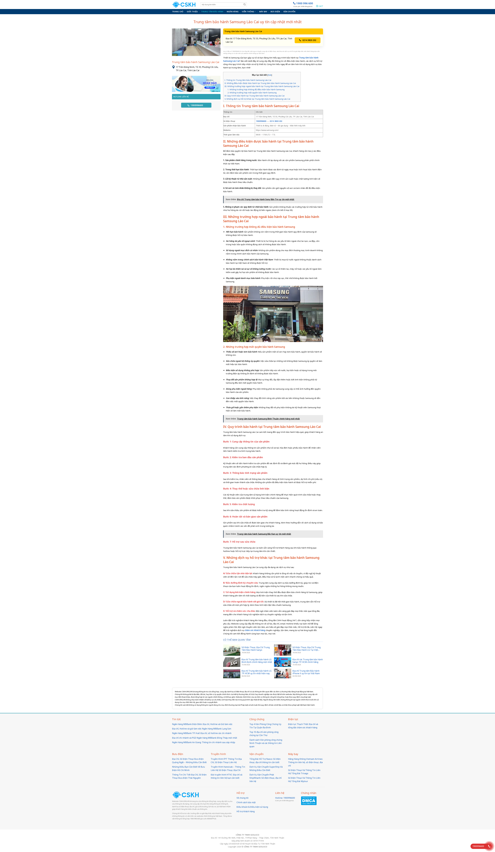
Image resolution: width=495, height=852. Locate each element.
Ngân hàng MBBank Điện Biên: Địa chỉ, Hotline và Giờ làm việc (202, 724)
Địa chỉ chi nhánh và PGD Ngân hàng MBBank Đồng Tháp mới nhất (204, 737)
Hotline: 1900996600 (285, 797)
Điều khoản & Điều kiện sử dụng (252, 806)
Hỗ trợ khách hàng (246, 811)
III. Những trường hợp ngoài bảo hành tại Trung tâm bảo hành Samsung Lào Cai (262, 86)
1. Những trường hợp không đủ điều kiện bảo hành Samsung (256, 89)
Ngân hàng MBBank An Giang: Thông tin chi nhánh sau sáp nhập (203, 742)
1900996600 (196, 105)
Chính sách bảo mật (246, 802)
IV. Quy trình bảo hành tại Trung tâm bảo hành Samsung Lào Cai (254, 95)
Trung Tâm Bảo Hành (212, 11)
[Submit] (244, 4)
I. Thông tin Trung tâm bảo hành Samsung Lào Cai (248, 80)
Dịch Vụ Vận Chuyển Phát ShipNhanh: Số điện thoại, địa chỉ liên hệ (265, 778)
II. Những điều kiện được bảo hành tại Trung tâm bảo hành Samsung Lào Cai (260, 83)
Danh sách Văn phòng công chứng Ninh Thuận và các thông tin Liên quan (265, 743)
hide (269, 75)
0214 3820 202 (309, 40)
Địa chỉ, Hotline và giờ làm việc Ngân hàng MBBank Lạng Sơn (201, 728)
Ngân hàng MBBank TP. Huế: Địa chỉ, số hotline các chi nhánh (201, 733)
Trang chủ (177, 11)
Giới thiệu (192, 11)
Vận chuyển (289, 11)
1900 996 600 (303, 4)
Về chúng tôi (243, 797)
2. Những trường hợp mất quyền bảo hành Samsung (252, 92)
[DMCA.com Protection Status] (309, 800)
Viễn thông (248, 11)
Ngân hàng (233, 11)
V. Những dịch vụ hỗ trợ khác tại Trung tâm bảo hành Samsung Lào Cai (257, 99)
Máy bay (263, 11)
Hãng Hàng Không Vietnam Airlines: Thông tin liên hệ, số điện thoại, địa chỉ (305, 762)
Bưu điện (275, 11)
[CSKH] (184, 4)
